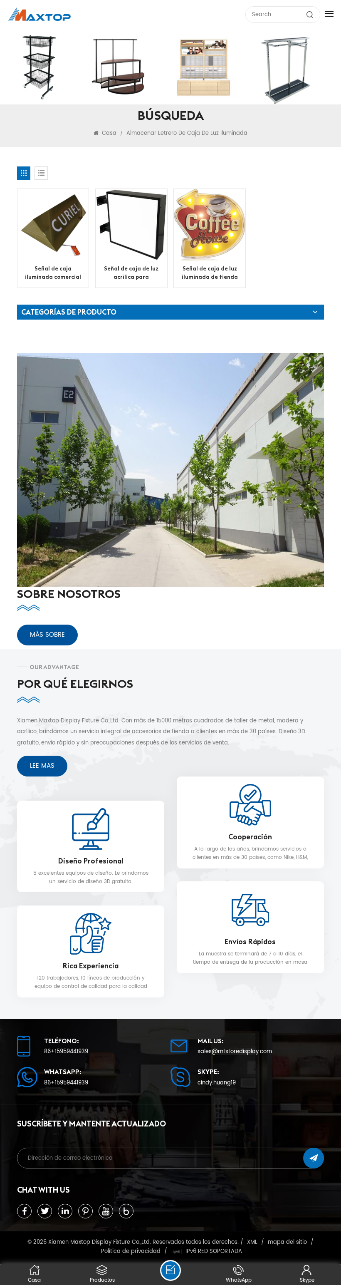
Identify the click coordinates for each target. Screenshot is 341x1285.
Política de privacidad (131, 1251)
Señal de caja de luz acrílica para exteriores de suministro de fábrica (131, 273)
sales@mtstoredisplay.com (235, 1052)
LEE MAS (42, 766)
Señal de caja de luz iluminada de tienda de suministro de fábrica (210, 273)
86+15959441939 (66, 1052)
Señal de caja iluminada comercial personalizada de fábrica (53, 273)
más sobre (47, 635)
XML (252, 1242)
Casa (108, 133)
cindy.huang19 (217, 1083)
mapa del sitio (287, 1242)
